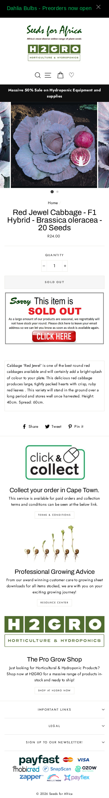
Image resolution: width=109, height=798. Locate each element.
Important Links (54, 709)
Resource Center (54, 602)
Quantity (54, 255)
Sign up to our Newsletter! (54, 742)
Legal (55, 726)
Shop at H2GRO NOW (54, 690)
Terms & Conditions (54, 515)
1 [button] (52, 191)
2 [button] (57, 192)
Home (53, 202)
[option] (54, 93)
